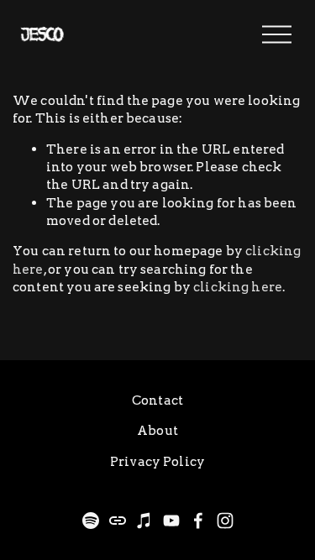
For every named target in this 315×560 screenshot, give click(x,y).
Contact (157, 400)
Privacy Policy (157, 461)
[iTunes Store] (144, 520)
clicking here (237, 287)
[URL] (117, 520)
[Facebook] (198, 520)
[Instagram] (225, 520)
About (157, 430)
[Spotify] (90, 520)
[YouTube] (171, 520)
